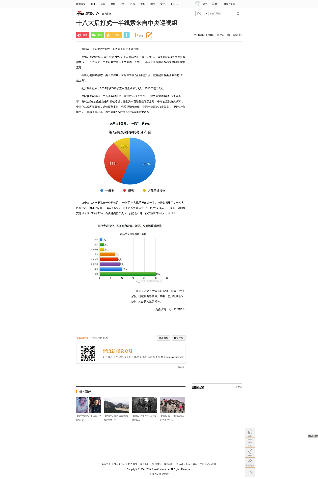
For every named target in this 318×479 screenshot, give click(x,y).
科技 (133, 4)
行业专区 (238, 387)
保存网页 (163, 337)
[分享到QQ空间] (113, 35)
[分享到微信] (97, 35)
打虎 (105, 337)
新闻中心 (87, 13)
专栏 (162, 4)
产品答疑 (211, 464)
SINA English (183, 464)
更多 (172, 4)
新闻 (93, 4)
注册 (214, 3)
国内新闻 (106, 13)
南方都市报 (234, 35)
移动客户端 (230, 4)
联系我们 (144, 464)
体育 (103, 4)
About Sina (119, 464)
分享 (126, 35)
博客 (142, 4)
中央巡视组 (96, 337)
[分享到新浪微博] (82, 35)
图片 (152, 4)
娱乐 (123, 4)
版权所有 (164, 474)
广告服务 (132, 464)
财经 (113, 4)
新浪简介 (106, 464)
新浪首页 (80, 4)
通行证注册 (198, 464)
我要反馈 (179, 337)
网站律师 (169, 464)
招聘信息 (156, 464)
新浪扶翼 (198, 387)
